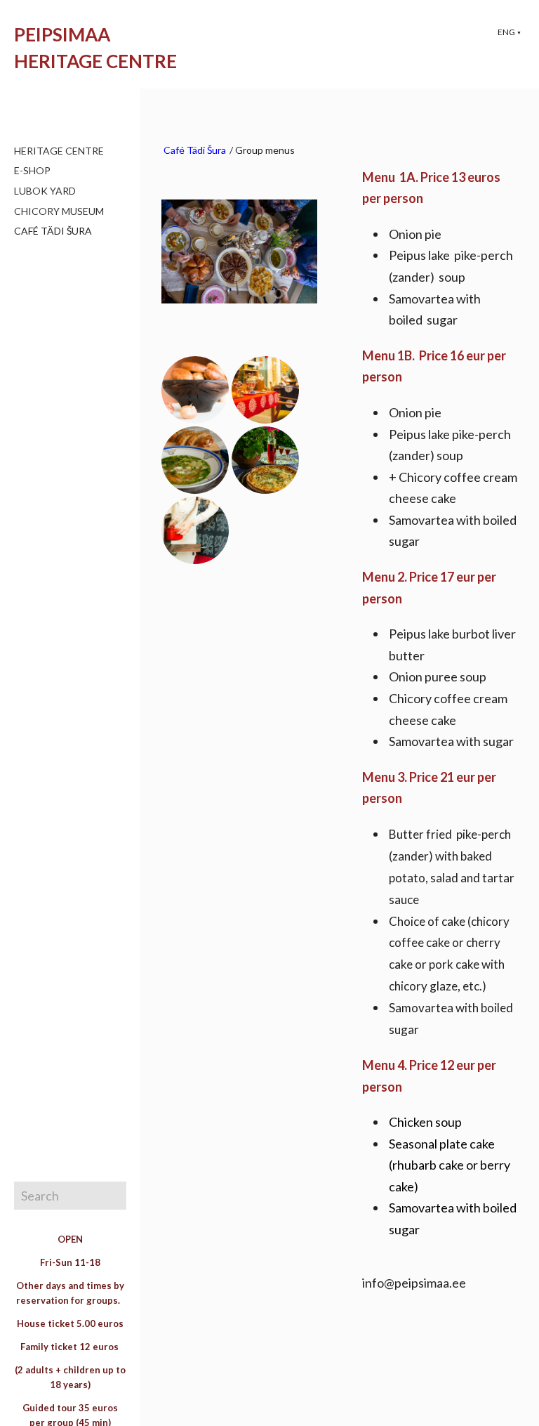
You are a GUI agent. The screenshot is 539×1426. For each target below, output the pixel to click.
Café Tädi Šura (53, 231)
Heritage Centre (59, 151)
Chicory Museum (59, 211)
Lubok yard (45, 191)
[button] (509, 32)
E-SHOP (32, 170)
